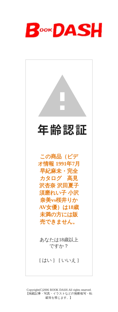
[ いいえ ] (69, 260)
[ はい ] (46, 260)
